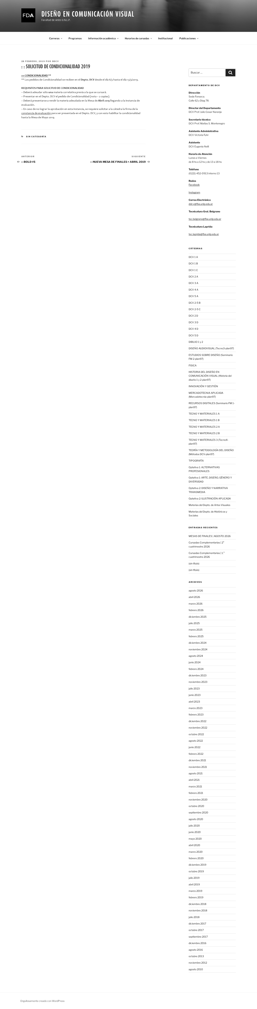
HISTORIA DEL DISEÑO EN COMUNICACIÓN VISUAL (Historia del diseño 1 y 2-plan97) (210, 375)
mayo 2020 (195, 838)
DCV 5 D (193, 335)
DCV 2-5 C (195, 309)
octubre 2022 (196, 734)
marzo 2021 (195, 786)
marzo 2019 (195, 890)
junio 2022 (194, 747)
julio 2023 (194, 688)
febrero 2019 (196, 897)
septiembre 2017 (198, 936)
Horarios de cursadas (137, 38)
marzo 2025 (195, 629)
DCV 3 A (193, 283)
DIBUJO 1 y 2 (196, 341)
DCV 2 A (193, 276)
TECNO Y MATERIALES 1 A (204, 413)
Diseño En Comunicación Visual (88, 14)
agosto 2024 (196, 655)
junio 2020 (195, 832)
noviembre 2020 (198, 799)
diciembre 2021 (197, 760)
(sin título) (194, 563)
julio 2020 (194, 825)
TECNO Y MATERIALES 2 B (204, 433)
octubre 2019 (196, 871)
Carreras (54, 38)
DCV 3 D (193, 322)
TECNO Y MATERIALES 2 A (204, 426)
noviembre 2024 (198, 649)
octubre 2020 (196, 806)
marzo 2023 (195, 708)
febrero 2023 (196, 714)
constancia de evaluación (36, 113)
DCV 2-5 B (195, 302)
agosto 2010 (196, 969)
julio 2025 (194, 623)
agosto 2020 (196, 819)
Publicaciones (187, 38)
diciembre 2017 (197, 923)
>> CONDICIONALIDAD (34, 75)
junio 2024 (195, 662)
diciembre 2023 (197, 675)
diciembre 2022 (197, 721)
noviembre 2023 (198, 681)
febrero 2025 (196, 636)
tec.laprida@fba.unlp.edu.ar (204, 234)
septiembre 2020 (198, 812)
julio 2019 (194, 877)
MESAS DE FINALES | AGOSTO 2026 (210, 536)
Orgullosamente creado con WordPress (42, 1000)
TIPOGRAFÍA (196, 460)
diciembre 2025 (197, 616)
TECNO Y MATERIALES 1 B (204, 420)
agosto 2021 (196, 773)
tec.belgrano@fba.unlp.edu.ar (205, 218)
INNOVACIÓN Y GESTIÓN (203, 386)
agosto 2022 (196, 740)
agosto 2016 (196, 949)
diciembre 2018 (197, 903)
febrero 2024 (196, 668)
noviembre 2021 (198, 766)
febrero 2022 (196, 753)
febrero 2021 (196, 792)
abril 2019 (194, 884)
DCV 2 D (193, 315)
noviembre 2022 (198, 727)
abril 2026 (194, 596)
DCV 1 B (193, 263)
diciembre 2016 (197, 943)
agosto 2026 (196, 590)
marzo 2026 (195, 603)
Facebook (194, 184)
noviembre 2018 (198, 910)
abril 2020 (194, 845)
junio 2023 (195, 694)
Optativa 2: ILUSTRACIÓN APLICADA (210, 498)
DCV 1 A (193, 256)
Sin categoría (36, 136)
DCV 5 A (193, 296)
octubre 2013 (196, 956)
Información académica (102, 38)
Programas (75, 38)
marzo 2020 (196, 851)
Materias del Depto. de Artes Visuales (209, 504)
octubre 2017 (196, 929)
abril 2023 (194, 701)
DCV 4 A (193, 289)
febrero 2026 (196, 610)
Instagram (194, 192)
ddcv (55, 61)
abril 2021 (194, 779)
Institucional (165, 38)
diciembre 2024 (197, 642)
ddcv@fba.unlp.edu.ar (201, 203)
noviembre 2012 (198, 962)
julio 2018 (194, 917)
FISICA (193, 365)
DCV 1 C (193, 270)
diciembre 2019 (197, 864)
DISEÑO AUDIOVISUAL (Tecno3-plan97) (211, 348)
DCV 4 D (193, 328)
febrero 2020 (196, 858)
